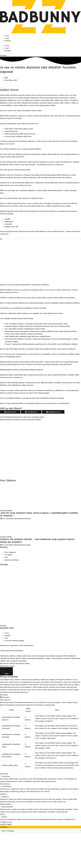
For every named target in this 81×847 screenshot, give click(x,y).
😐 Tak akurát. (31, 412)
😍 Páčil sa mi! (10, 412)
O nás (7, 36)
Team (7, 38)
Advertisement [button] (5, 804)
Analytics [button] (3, 794)
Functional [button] (4, 774)
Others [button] (2, 814)
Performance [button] (5, 784)
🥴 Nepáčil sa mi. (53, 412)
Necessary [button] (4, 695)
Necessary (6, 697)
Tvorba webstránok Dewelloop (11, 650)
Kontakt (8, 41)
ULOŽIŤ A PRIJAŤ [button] (6, 824)
